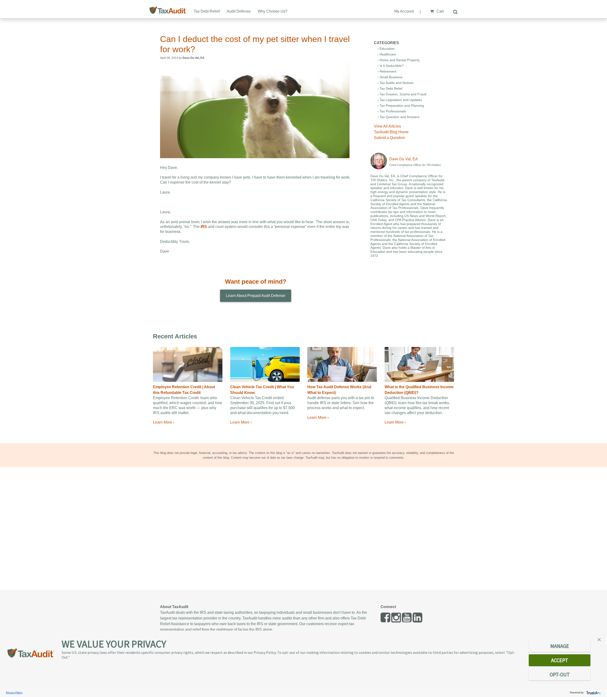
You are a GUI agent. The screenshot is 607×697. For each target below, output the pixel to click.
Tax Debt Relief (207, 11)
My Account (404, 11)
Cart (440, 11)
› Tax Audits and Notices (395, 83)
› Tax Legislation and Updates (399, 100)
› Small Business (389, 77)
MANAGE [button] (559, 646)
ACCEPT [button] (559, 660)
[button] (599, 639)
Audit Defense (239, 11)
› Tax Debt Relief (389, 88)
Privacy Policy (14, 692)
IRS (204, 227)
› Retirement (386, 71)
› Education (386, 49)
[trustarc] (593, 692)
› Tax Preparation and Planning (400, 105)
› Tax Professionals (391, 111)
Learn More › (163, 422)
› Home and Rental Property (398, 60)
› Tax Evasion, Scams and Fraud (401, 94)
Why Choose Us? (272, 11)
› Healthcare (386, 54)
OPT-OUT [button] (560, 674)
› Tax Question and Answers (398, 117)
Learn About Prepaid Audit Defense (255, 296)
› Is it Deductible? (390, 66)
